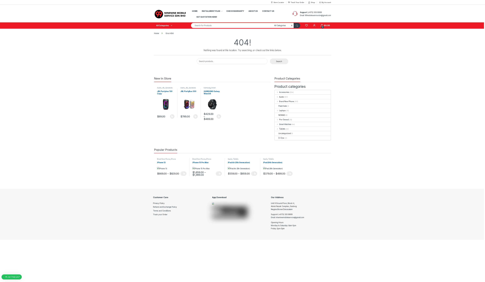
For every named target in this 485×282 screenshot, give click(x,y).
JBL (163, 88)
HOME (194, 11)
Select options (171, 116)
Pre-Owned (284, 120)
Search (279, 61)
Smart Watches (209, 88)
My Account (326, 2)
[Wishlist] (306, 25)
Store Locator (279, 2)
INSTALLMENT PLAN (211, 11)
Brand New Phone (286, 101)
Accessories (284, 92)
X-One (281, 138)
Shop (313, 2)
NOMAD (281, 115)
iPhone (173, 159)
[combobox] (232, 25)
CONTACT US (268, 11)
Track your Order (160, 214)
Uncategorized (284, 133)
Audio (159, 88)
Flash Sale (282, 106)
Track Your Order (297, 2)
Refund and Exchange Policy (165, 207)
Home (156, 33)
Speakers (169, 88)
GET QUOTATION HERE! (206, 17)
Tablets (282, 129)
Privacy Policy (159, 203)
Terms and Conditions (162, 211)
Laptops (282, 110)
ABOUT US (253, 11)
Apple (230, 159)
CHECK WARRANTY (235, 11)
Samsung (207, 88)
